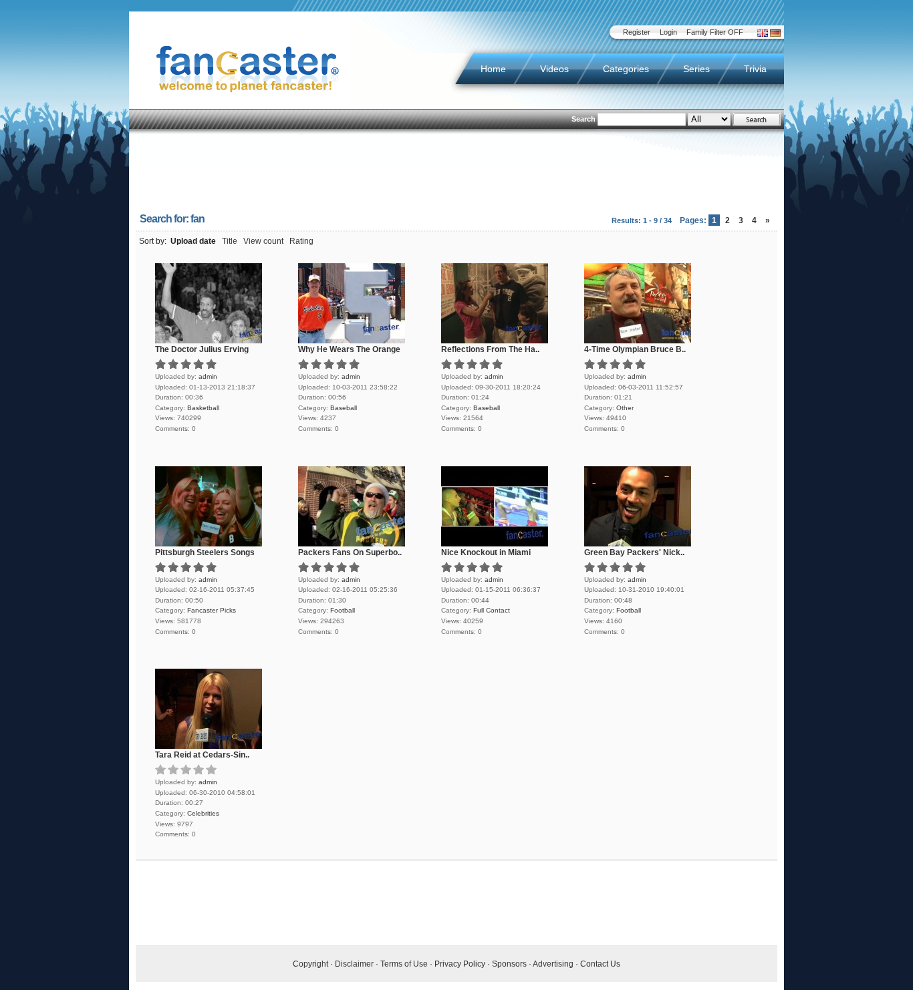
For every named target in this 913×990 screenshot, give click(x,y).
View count (263, 241)
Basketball (203, 407)
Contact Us (600, 964)
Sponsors (509, 964)
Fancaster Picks (211, 610)
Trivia (755, 68)
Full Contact (491, 610)
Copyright (310, 964)
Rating (301, 241)
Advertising (553, 964)
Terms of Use (404, 964)
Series (696, 68)
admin (208, 376)
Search (583, 119)
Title (229, 241)
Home (493, 68)
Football (342, 610)
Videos (554, 68)
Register (636, 32)
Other (625, 407)
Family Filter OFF (714, 32)
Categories (626, 68)
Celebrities (203, 813)
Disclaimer (354, 964)
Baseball (343, 407)
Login (668, 32)
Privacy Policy (459, 964)
